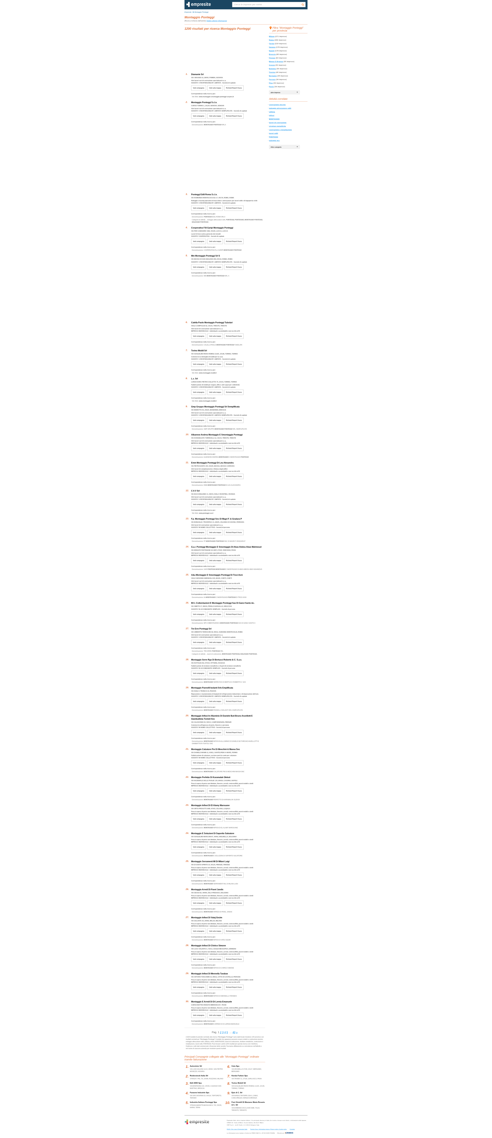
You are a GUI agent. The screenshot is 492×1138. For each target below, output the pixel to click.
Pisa (271, 83)
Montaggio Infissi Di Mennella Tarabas (209, 974)
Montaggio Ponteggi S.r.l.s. (204, 102)
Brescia (272, 54)
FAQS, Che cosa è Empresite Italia (237, 1129)
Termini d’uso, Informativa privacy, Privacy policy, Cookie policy (268, 1129)
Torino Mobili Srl (199, 350)
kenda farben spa (240, 1076)
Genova (272, 47)
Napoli (271, 51)
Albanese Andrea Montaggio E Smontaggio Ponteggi (217, 435)
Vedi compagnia (198, 88)
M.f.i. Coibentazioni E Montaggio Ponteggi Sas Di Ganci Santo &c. (223, 603)
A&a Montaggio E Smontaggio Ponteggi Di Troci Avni (217, 575)
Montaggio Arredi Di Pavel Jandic (207, 889)
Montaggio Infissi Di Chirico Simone (208, 945)
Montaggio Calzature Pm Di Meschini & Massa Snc (215, 749)
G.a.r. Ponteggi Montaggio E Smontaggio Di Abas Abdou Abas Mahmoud (226, 547)
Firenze (272, 58)
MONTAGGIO (274, 119)
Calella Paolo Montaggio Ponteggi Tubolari (212, 322)
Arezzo (272, 65)
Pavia (271, 87)
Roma (271, 40)
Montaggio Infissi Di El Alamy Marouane (210, 805)
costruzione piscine (277, 105)
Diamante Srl (197, 74)
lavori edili (273, 133)
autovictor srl (196, 1066)
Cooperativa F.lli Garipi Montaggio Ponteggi (212, 228)
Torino (271, 44)
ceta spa (235, 1066)
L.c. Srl (194, 379)
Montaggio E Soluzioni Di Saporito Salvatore (212, 833)
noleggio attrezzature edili (280, 108)
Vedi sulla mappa (215, 88)
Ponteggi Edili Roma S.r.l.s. (204, 194)
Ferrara (272, 79)
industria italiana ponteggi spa (203, 1102)
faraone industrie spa (199, 1093)
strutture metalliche (277, 126)
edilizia (272, 112)
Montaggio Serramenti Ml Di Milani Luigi (210, 861)
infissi (271, 115)
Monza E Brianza (276, 61)
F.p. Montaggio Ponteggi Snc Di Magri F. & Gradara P (216, 519)
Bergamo (273, 76)
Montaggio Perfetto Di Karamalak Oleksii (210, 777)
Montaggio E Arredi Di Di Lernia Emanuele (211, 1002)
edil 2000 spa (196, 1083)
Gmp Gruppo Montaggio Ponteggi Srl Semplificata (215, 407)
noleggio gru (274, 141)
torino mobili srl (239, 1083)
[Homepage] (198, 6)
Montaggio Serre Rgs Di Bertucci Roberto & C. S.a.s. (216, 660)
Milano (272, 36)
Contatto (292, 1129)
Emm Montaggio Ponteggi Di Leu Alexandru (212, 463)
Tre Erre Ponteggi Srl (201, 629)
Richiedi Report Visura (234, 88)
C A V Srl (195, 491)
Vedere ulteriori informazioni (216, 21)
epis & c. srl (237, 1093)
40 (234, 1032)
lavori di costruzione (277, 123)
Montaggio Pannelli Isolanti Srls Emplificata (212, 688)
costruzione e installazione (280, 130)
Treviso (272, 72)
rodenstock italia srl (199, 1076)
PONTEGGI (273, 137)
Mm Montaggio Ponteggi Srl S (205, 256)
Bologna (272, 69)
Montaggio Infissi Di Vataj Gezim (206, 917)
